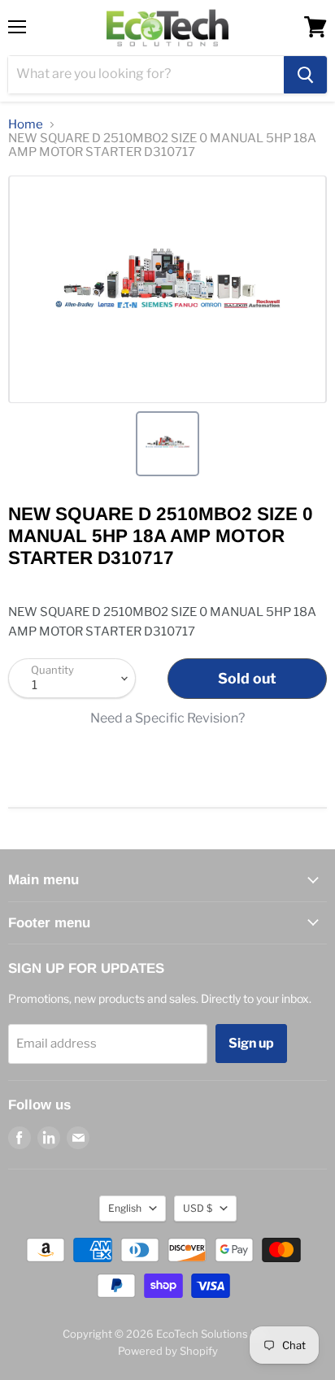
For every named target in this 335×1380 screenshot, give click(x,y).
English (124, 1208)
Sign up (251, 1043)
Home (25, 125)
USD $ (197, 1208)
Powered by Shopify (168, 1350)
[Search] (305, 74)
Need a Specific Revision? (167, 718)
